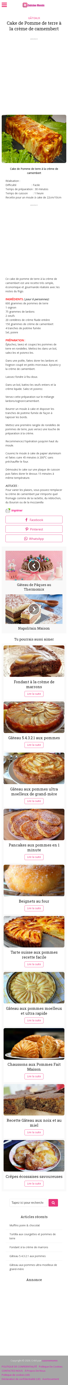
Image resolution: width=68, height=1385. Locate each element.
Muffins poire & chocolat (24, 1225)
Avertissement (50, 1379)
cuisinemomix (50, 1360)
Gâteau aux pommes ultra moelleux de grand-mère (34, 791)
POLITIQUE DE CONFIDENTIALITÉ (19, 1366)
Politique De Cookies (51, 1366)
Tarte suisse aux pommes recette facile (34, 955)
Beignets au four (34, 901)
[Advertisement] (34, 75)
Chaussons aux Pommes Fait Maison (34, 1067)
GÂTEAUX (34, 18)
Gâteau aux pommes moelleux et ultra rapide (34, 1011)
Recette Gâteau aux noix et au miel (34, 1123)
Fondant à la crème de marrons (34, 684)
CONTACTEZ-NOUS (12, 1370)
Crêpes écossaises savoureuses (34, 1176)
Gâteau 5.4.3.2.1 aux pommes (34, 737)
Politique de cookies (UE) (16, 1375)
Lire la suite (34, 694)
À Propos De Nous (35, 1370)
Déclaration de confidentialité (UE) (21, 1379)
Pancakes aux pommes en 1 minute (34, 847)
